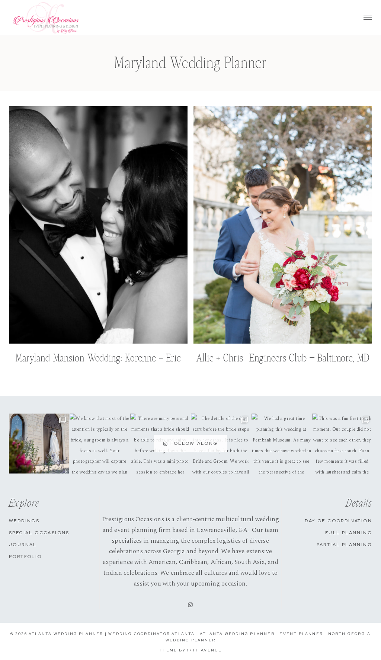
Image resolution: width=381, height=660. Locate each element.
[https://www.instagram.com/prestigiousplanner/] (190, 604)
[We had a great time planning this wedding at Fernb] (281, 444)
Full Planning (348, 533)
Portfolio (25, 556)
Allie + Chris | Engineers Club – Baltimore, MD (282, 358)
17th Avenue (204, 650)
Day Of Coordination (338, 521)
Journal (23, 545)
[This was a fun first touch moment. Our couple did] (342, 444)
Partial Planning (344, 545)
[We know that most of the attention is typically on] (99, 444)
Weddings (24, 521)
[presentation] (98, 225)
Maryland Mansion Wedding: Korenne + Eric (98, 358)
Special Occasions (39, 533)
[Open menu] (368, 18)
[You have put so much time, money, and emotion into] (39, 444)
